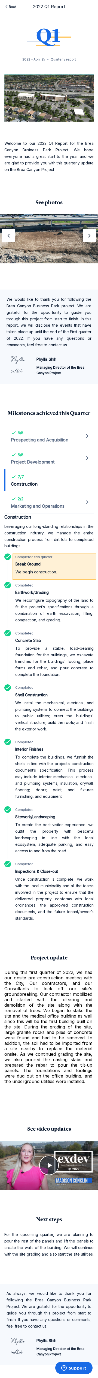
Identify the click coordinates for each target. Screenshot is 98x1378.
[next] (89, 235)
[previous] (8, 235)
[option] (49, 238)
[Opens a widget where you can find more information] (74, 1368)
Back (13, 7)
